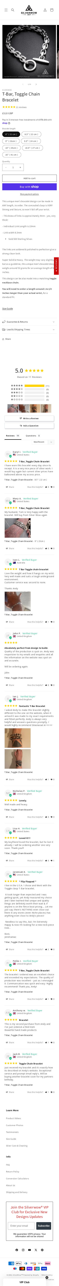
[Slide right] (36, 84)
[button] (6, 10)
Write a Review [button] (31, 418)
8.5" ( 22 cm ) (31, 134)
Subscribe (44, 1226)
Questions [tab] (31, 435)
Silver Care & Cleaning (16, 1145)
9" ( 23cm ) (10, 141)
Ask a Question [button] (31, 425)
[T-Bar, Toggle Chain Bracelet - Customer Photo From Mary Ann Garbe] (13, 408)
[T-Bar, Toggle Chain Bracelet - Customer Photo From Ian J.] (35, 408)
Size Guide (7, 308)
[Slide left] (23, 84)
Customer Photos (14, 1125)
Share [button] (8, 339)
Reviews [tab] (10, 435)
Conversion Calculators (17, 1178)
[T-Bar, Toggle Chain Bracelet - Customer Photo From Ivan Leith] (24, 408)
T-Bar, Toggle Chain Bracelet (19, 479)
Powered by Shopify (31, 1275)
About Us (10, 1185)
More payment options (29, 194)
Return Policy (12, 1171)
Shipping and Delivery (16, 1192)
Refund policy (47, 1275)
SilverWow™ (18, 1275)
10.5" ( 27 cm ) (32, 148)
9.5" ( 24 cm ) (31, 141)
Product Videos (13, 1118)
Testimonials (12, 1132)
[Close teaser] (46, 1277)
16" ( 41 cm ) (11, 154)
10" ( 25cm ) (11, 148)
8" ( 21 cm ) (11, 134)
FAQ (8, 1164)
